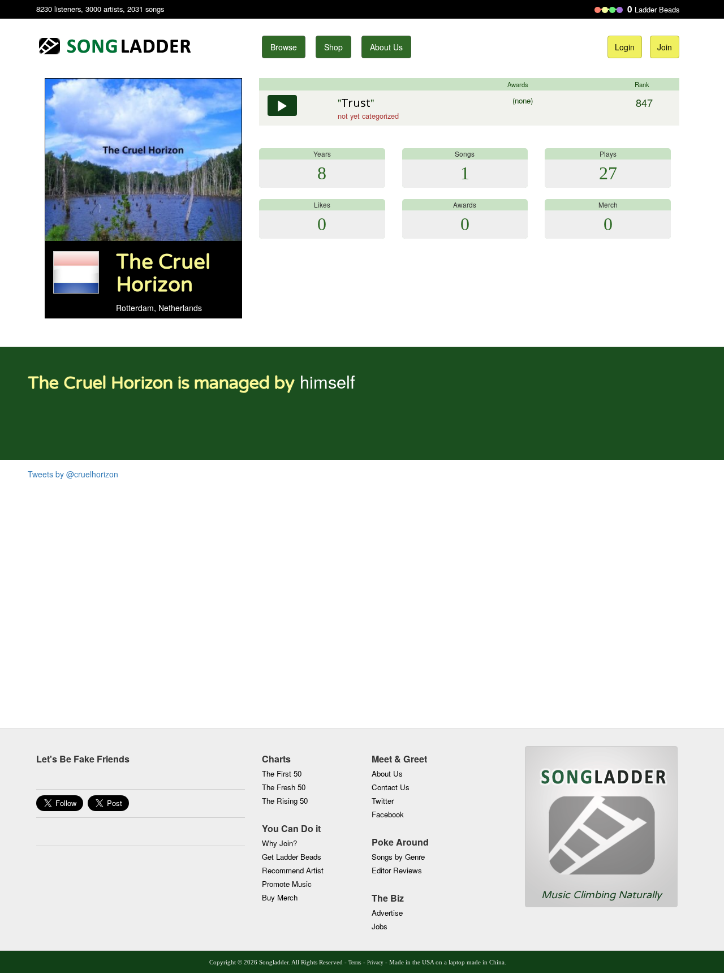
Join (664, 47)
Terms (354, 963)
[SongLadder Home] (601, 817)
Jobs (379, 926)
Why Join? (279, 843)
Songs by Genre (398, 856)
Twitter (383, 800)
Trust (355, 102)
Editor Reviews (397, 870)
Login (625, 47)
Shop (333, 47)
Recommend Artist (293, 870)
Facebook (388, 814)
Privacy (375, 963)
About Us (386, 47)
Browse (283, 47)
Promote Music (287, 883)
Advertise (387, 912)
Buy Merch (280, 897)
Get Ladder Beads (291, 856)
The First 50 (281, 773)
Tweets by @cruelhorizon (73, 474)
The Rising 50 (285, 800)
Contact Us (391, 787)
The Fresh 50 (283, 787)
